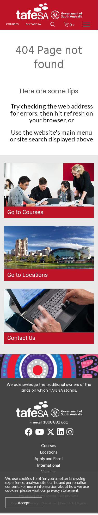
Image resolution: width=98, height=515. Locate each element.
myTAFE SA (33, 24)
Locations (48, 451)
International (48, 464)
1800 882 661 (55, 421)
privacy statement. (63, 490)
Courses (48, 445)
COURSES (12, 24)
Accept (24, 502)
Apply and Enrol (48, 458)
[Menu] (86, 24)
